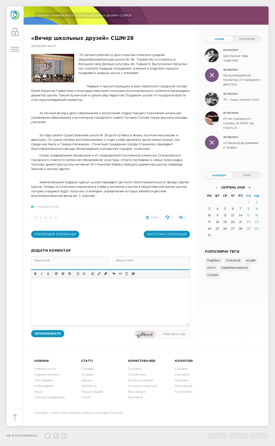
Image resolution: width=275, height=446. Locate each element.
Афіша (86, 380)
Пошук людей (92, 392)
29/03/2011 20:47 (43, 46)
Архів (247, 175)
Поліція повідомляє (49, 397)
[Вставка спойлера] (127, 273)
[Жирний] (35, 273)
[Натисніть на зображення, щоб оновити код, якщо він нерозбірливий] (145, 334)
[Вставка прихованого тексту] (133, 273)
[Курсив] (41, 273)
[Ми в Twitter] (47, 435)
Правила (181, 380)
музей (250, 260)
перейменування (234, 268)
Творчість (89, 386)
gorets (155, 217)
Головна (42, 15)
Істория (87, 374)
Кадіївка (213, 260)
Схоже (219, 39)
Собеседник (43, 386)
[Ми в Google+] (64, 435)
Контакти (135, 397)
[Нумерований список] (84, 273)
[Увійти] (15, 32)
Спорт (86, 397)
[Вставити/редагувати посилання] (99, 273)
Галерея (87, 369)
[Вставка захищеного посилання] (105, 273)
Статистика (137, 374)
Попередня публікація (55, 234)
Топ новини (43, 380)
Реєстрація (136, 392)
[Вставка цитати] (114, 273)
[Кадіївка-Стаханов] (15, 15)
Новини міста (62, 15)
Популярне (247, 39)
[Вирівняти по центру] (63, 273)
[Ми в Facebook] (56, 435)
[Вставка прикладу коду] (120, 273)
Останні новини (140, 380)
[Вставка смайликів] (92, 273)
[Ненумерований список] (78, 273)
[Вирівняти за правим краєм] (69, 273)
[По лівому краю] (56, 273)
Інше (38, 392)
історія (212, 275)
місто (211, 268)
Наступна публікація (166, 234)
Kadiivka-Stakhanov (82, 413)
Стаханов (233, 260)
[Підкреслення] (48, 273)
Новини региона (47, 374)
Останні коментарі (142, 386)
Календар (219, 175)
